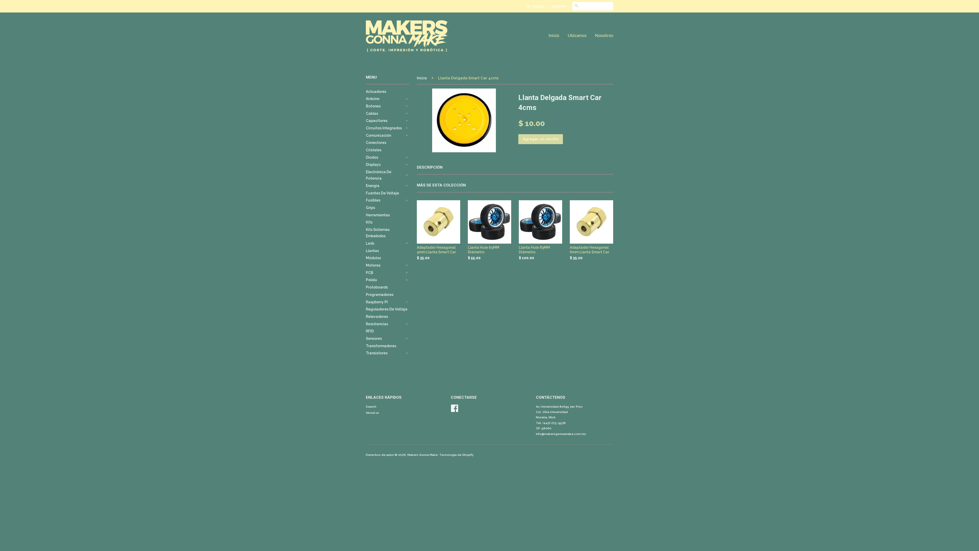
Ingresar (559, 6)
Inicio (554, 35)
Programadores (379, 295)
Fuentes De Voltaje (382, 193)
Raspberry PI (377, 302)
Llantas (372, 251)
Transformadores (381, 346)
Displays (373, 164)
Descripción (430, 167)
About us (372, 413)
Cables (372, 113)
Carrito (537, 6)
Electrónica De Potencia (378, 175)
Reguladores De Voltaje (386, 309)
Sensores (374, 338)
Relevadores (377, 317)
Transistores (377, 353)
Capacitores (377, 121)
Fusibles (373, 200)
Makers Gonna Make (422, 455)
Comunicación (378, 135)
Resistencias (377, 324)
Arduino (372, 99)
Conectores (376, 143)
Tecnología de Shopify (456, 455)
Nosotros (604, 35)
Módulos (373, 258)
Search (371, 406)
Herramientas (378, 215)
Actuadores (376, 92)
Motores (373, 265)
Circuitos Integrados (384, 128)
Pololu (371, 280)
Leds (370, 243)
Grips (370, 208)
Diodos (372, 157)
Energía (372, 186)
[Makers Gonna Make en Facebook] (454, 410)
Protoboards (377, 287)
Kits (369, 222)
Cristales (373, 150)
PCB (369, 273)
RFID (370, 331)
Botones (373, 106)
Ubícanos (577, 35)
